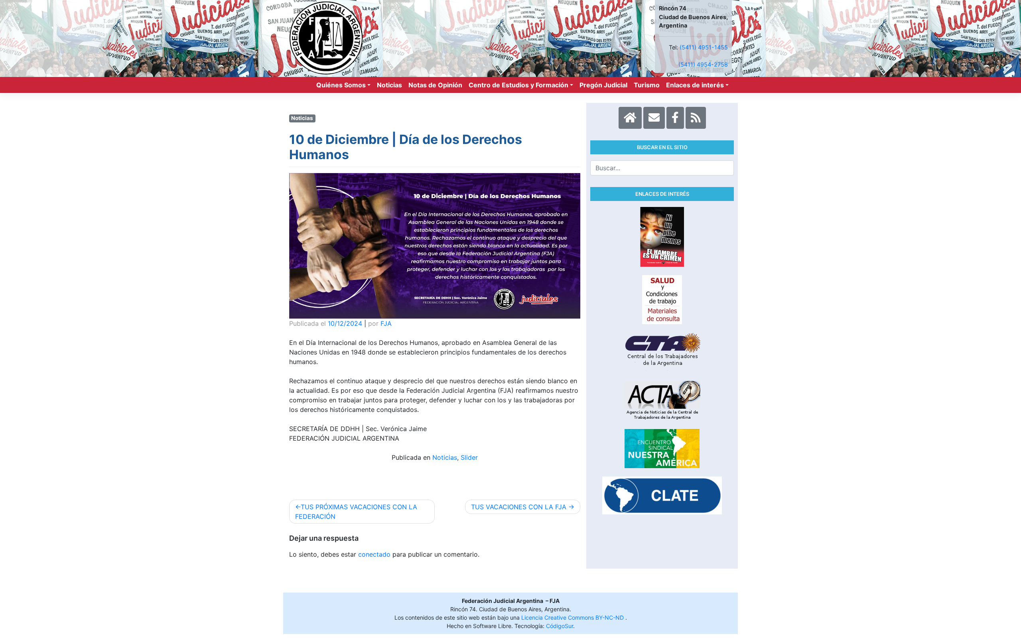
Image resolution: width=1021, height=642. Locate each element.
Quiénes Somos (341, 85)
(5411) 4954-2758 (703, 64)
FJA (386, 323)
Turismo (647, 85)
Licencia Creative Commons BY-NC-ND (573, 617)
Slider (469, 457)
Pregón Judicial (603, 85)
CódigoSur (559, 625)
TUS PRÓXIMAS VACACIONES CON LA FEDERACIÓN (356, 511)
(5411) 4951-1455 (704, 47)
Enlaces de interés (695, 85)
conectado (374, 554)
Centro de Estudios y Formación (518, 85)
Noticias (389, 85)
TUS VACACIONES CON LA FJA (518, 507)
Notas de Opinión (435, 85)
